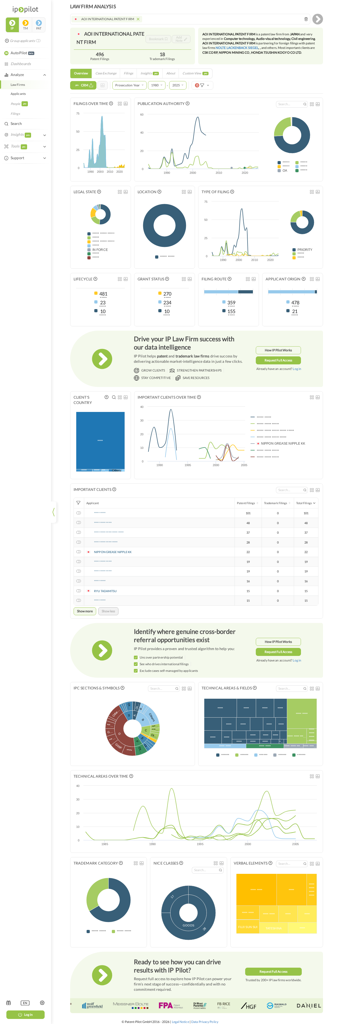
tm (25, 28)
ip (12, 28)
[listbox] (25, 1002)
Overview (81, 73)
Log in (297, 369)
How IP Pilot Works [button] (278, 350)
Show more (85, 611)
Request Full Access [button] (278, 360)
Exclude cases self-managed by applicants (169, 671)
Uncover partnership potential (161, 657)
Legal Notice (180, 1022)
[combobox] (190, 19)
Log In (28, 1015)
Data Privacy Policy (204, 1022)
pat (38, 28)
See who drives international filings (164, 664)
